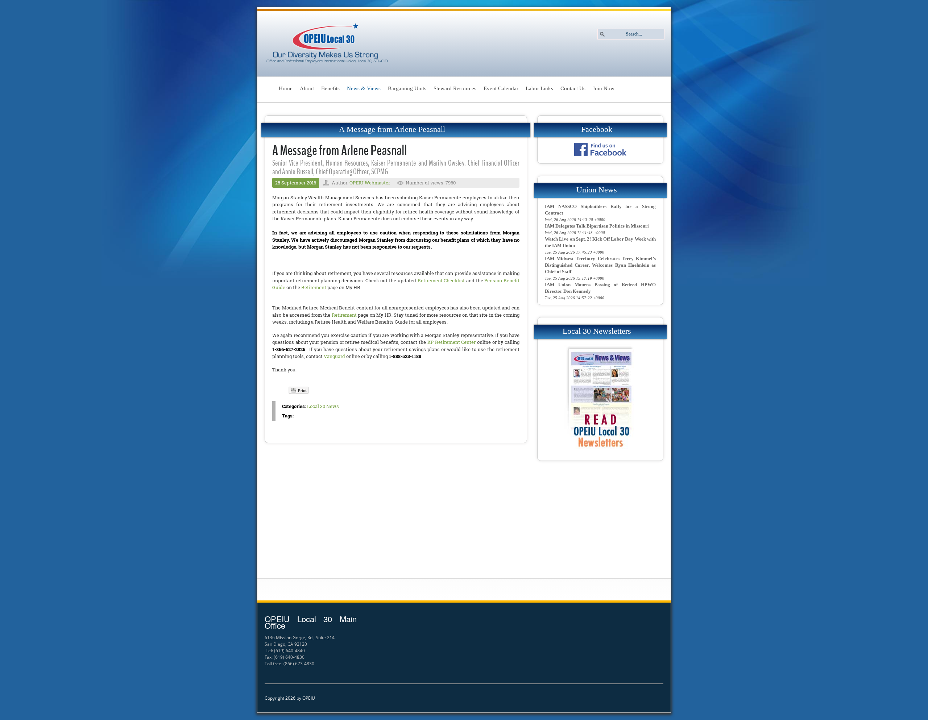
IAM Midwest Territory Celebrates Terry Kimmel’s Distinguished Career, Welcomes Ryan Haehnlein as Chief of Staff (600, 265)
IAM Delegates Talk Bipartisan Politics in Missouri (597, 226)
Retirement (313, 287)
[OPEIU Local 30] (328, 44)
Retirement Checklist (441, 280)
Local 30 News (323, 406)
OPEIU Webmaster (369, 182)
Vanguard (334, 356)
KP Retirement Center (451, 342)
